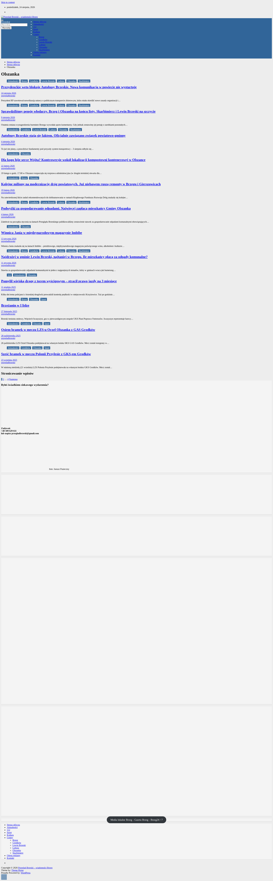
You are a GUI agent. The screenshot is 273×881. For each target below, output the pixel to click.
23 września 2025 (9, 360)
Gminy (36, 34)
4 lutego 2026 (7, 214)
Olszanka (43, 47)
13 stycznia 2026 (8, 238)
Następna (13, 379)
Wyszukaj (5, 22)
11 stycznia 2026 (8, 263)
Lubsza (42, 44)
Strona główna (39, 21)
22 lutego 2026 (8, 166)
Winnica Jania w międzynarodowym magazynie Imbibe (41, 232)
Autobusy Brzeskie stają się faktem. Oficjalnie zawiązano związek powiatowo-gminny (63, 135)
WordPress (25, 873)
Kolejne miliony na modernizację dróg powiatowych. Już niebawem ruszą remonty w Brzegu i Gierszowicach (81, 184)
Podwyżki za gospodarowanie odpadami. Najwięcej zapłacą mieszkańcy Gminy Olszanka (66, 208)
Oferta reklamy (40, 52)
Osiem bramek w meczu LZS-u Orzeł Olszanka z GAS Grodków (48, 329)
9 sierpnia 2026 (8, 117)
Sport (35, 29)
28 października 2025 (10, 335)
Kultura (36, 32)
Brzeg (41, 37)
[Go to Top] (4, 877)
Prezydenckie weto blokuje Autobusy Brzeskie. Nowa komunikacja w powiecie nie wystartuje (69, 87)
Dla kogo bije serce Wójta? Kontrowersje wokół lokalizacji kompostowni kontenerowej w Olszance (73, 160)
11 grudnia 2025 (8, 287)
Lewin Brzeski (45, 42)
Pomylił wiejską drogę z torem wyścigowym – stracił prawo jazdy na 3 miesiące (59, 281)
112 (34, 27)
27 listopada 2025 (9, 311)
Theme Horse (17, 870)
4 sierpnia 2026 (8, 141)
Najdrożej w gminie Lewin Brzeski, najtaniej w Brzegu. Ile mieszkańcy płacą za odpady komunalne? (74, 257)
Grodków (43, 39)
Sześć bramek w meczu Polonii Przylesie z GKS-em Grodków (46, 354)
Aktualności (38, 24)
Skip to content (8, 2)
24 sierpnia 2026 (8, 93)
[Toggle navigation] (2, 20)
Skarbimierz (44, 50)
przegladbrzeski (8, 95)
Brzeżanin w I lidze (15, 305)
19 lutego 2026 (8, 190)
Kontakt (36, 55)
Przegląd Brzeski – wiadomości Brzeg (35, 868)
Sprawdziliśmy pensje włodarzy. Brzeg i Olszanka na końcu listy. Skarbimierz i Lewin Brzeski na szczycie (78, 111)
